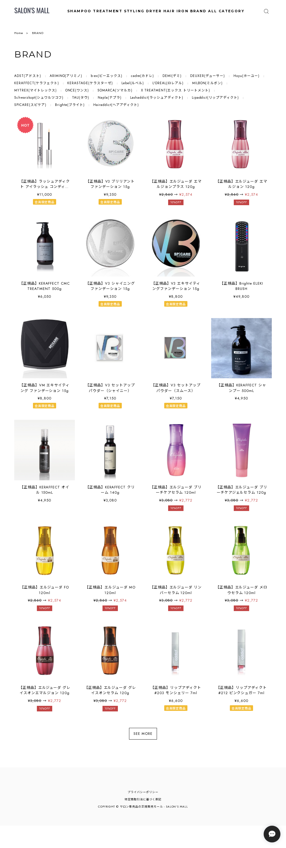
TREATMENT (107, 11)
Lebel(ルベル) (132, 83)
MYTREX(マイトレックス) (35, 90)
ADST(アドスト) (27, 76)
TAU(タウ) (80, 97)
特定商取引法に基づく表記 (143, 799)
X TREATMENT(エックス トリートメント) (175, 90)
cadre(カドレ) (142, 76)
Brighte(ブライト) (70, 105)
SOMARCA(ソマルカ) (114, 90)
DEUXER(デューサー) (207, 76)
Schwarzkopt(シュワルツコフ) (38, 97)
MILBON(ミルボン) (207, 83)
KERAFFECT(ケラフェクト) (36, 83)
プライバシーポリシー (143, 792)
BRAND (198, 11)
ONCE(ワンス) (77, 90)
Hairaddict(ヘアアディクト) (116, 105)
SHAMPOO (79, 11)
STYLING (134, 11)
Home (18, 33)
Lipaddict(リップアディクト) (215, 97)
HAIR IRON (176, 11)
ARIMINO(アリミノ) (66, 76)
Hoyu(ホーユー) (246, 76)
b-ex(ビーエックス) (106, 76)
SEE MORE (143, 733)
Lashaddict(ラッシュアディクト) (156, 97)
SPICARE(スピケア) (30, 105)
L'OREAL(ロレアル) (167, 83)
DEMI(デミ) (172, 76)
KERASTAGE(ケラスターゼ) (90, 83)
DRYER (154, 11)
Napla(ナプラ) (109, 97)
